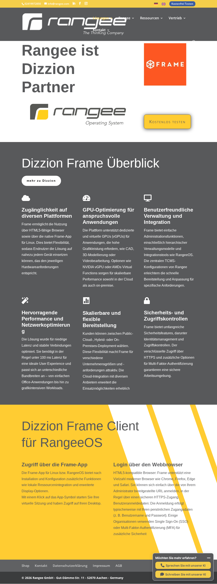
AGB (118, 565)
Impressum (101, 565)
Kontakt (99, 30)
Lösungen (101, 18)
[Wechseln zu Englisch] (164, 5)
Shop (25, 565)
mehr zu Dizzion (41, 180)
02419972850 (33, 4)
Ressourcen (149, 18)
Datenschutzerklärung (70, 565)
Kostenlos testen (167, 121)
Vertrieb (175, 18)
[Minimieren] (209, 558)
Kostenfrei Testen (182, 4)
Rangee (124, 18)
